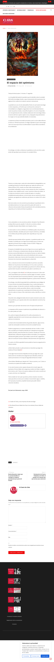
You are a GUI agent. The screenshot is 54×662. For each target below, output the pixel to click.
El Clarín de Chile (11, 86)
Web (9, 537)
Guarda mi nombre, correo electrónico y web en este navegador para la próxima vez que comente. (26, 546)
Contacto (14, 624)
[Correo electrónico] (25, 425)
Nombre (10, 525)
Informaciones (21, 10)
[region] (35, 650)
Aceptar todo (45, 656)
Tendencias (30, 10)
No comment (29, 86)
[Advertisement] (27, 139)
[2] (21, 350)
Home (4, 28)
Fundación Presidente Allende (14, 616)
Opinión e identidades (9, 10)
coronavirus (15, 462)
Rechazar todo (35, 656)
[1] (24, 272)
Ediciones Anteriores (8, 13)
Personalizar (26, 656)
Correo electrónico (12, 531)
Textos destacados (41, 10)
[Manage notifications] (51, 659)
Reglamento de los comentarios (14, 620)
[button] (49, 1)
